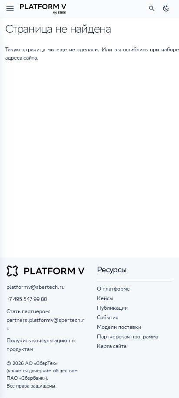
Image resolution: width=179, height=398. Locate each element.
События (108, 318)
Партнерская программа (127, 337)
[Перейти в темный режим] (166, 8)
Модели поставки (119, 328)
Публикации (112, 308)
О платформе (113, 289)
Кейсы (105, 299)
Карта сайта (111, 347)
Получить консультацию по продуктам (41, 345)
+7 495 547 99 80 (27, 300)
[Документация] (43, 8)
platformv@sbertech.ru (36, 288)
